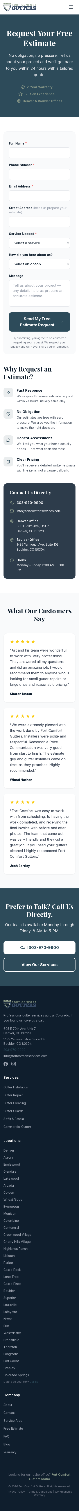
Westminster (12, 1333)
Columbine (11, 1220)
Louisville (10, 1305)
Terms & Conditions (39, 1491)
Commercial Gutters (18, 1127)
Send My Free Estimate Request (37, 321)
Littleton (9, 1255)
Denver (9, 1150)
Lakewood (11, 1178)
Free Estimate (13, 1428)
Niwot (8, 1319)
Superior (10, 1298)
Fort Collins (11, 1361)
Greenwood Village (18, 1234)
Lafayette (10, 1312)
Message (16, 276)
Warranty (10, 1452)
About (8, 1405)
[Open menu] (71, 7)
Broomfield (11, 1340)
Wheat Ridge (13, 1199)
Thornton (10, 1347)
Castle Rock (12, 1270)
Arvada (9, 1185)
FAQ (6, 1436)
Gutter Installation (16, 1087)
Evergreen (11, 1206)
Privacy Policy (16, 1491)
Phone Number (21, 165)
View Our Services (39, 964)
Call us (34, 1381)
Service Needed (23, 234)
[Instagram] (13, 1064)
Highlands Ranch (16, 1248)
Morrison (10, 1213)
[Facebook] (6, 1064)
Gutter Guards (13, 1111)
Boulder (9, 1291)
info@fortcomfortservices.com (25, 1056)
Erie (6, 1326)
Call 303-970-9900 (39, 947)
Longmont (11, 1354)
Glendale (10, 1171)
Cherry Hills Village (17, 1241)
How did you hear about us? (30, 255)
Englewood (12, 1164)
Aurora (8, 1157)
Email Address (21, 186)
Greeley (9, 1368)
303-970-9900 (14, 1050)
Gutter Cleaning (15, 1103)
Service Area (13, 1420)
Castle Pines (12, 1284)
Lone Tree (11, 1277)
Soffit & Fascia (14, 1119)
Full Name (18, 143)
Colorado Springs (16, 1375)
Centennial (11, 1227)
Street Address (37, 210)
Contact (9, 1413)
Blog (7, 1444)
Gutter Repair (13, 1095)
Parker (8, 1263)
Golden (9, 1192)
